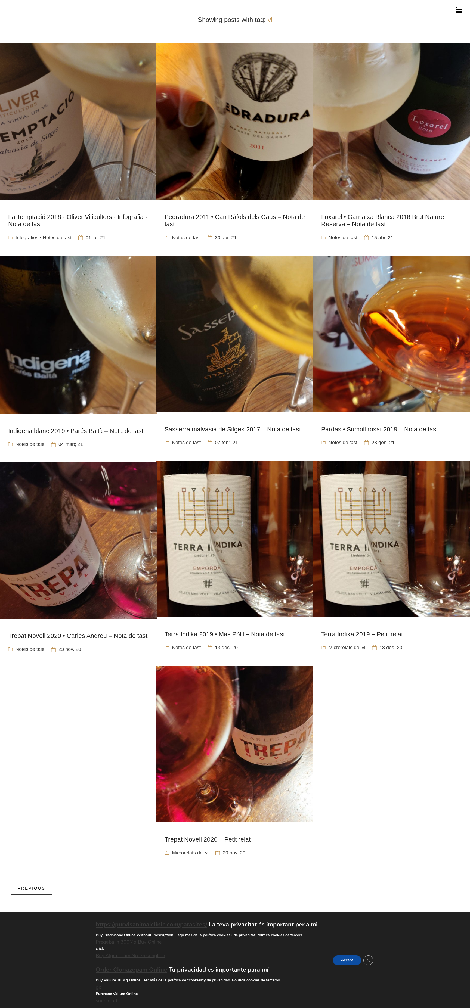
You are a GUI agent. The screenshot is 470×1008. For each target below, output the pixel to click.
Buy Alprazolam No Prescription (130, 956)
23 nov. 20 (69, 649)
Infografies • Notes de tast (44, 237)
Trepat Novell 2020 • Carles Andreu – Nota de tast (77, 635)
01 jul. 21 (96, 237)
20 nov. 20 (234, 852)
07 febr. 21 (226, 442)
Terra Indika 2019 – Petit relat (362, 634)
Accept (347, 960)
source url (106, 1001)
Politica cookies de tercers (279, 935)
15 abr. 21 (382, 237)
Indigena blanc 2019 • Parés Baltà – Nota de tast (75, 430)
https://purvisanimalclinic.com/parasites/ (151, 924)
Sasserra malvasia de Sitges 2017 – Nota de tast (233, 429)
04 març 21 (70, 444)
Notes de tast (186, 237)
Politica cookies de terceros (256, 980)
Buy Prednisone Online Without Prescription (134, 935)
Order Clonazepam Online (131, 970)
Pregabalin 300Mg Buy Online (129, 942)
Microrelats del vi (347, 647)
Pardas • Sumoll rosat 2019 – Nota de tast (379, 429)
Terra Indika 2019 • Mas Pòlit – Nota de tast (225, 634)
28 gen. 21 (383, 442)
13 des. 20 (226, 647)
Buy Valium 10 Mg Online (118, 980)
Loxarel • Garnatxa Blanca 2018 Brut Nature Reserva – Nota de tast (382, 220)
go (98, 987)
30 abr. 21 (226, 237)
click (100, 948)
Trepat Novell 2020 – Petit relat (208, 839)
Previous (31, 888)
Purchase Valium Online (117, 994)
